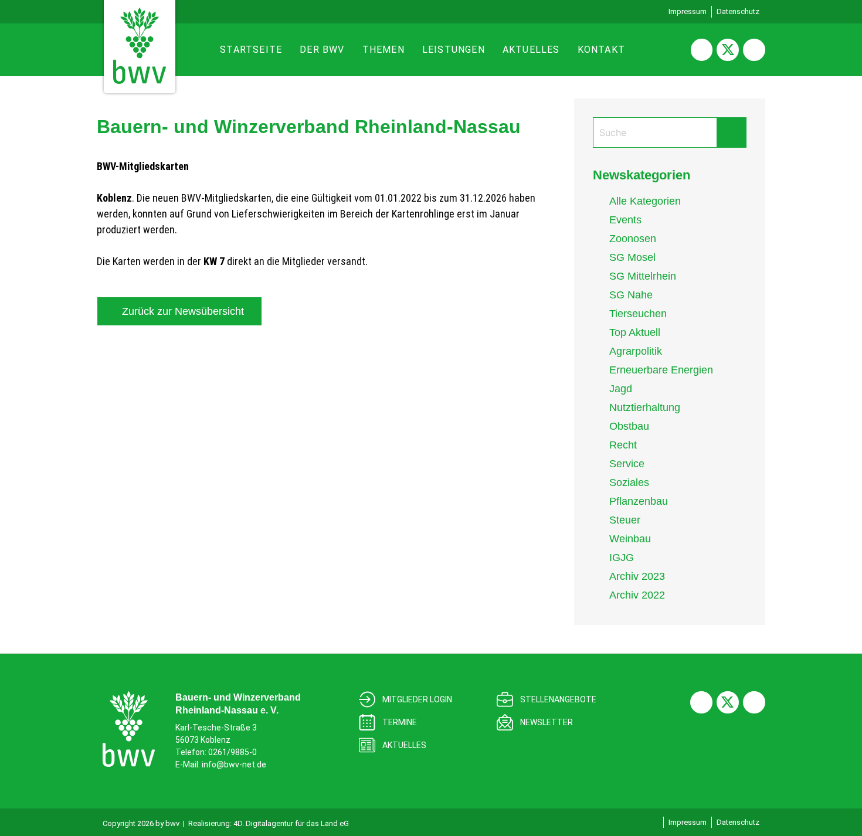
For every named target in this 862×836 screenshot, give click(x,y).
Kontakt (601, 49)
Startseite (251, 49)
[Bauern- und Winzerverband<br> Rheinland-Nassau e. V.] (129, 729)
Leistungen (453, 49)
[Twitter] (728, 50)
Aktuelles (531, 49)
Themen (383, 49)
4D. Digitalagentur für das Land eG (291, 823)
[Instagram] (754, 50)
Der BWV (322, 49)
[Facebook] (702, 50)
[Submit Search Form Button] (731, 132)
